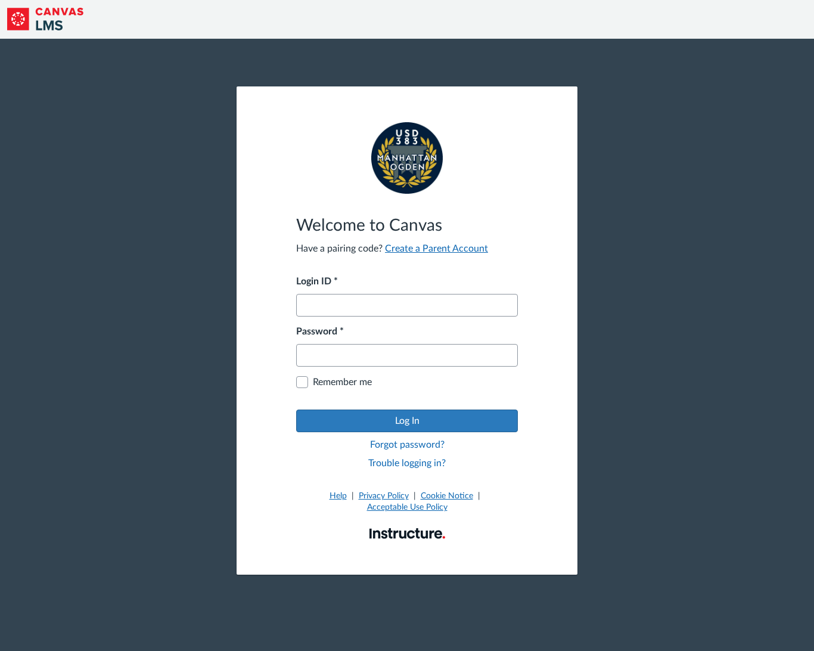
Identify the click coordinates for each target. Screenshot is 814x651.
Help (338, 496)
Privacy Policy (384, 496)
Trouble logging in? (407, 463)
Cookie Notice (447, 496)
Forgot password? (407, 445)
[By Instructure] (407, 533)
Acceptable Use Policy (407, 507)
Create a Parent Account (436, 248)
